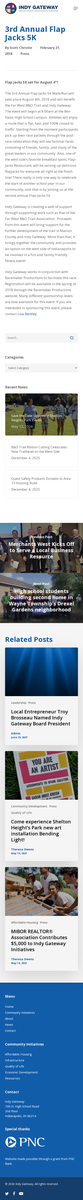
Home (9, 1006)
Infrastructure (14, 1060)
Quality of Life (21, 813)
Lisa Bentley (27, 314)
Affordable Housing (24, 922)
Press (25, 53)
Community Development (29, 806)
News (9, 1025)
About (9, 1018)
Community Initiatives (20, 1012)
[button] (76, 8)
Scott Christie (21, 47)
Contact (10, 1031)
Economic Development (21, 1072)
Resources (12, 1078)
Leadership (18, 703)
